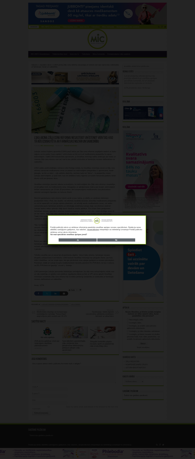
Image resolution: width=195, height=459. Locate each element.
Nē (116, 240)
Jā (78, 240)
